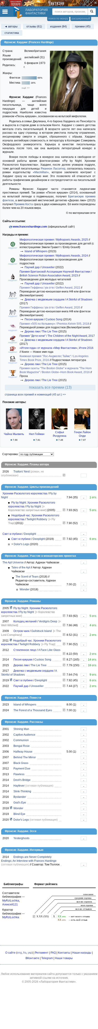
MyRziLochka (10, 900)
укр (30, 952)
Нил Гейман (36, 434)
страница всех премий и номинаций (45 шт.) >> (35, 394)
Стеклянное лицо (24, 650)
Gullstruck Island (41, 631)
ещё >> (26, 88)
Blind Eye (19, 814)
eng (19, 952)
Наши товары (64, 958)
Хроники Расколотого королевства (25, 493)
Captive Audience (24, 734)
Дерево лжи (32, 331)
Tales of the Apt (20, 567)
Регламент (42, 952)
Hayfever (19, 785)
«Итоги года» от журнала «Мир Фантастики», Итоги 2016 (56, 348)
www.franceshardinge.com (30, 226)
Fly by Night (33, 506)
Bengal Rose (21, 746)
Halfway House (22, 751)
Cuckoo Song (54, 319)
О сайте (10, 952)
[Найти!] (92, 11)
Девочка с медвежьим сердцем (44, 299)
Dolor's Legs (21, 544)
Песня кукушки (34, 319)
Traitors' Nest (21, 471)
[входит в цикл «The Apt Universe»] (11, 808)
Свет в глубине (12, 534)
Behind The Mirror (24, 757)
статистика (12, 32)
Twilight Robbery (36, 519)
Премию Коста (23, 204)
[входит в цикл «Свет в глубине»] (11, 680)
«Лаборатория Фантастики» (57, 981)
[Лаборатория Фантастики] (18, 12)
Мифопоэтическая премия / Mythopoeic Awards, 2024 (54, 255)
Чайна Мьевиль (14, 434)
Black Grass (20, 763)
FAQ (53, 952)
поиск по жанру (58, 18)
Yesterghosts (21, 838)
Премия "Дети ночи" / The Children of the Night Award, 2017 (57, 335)
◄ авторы (11, 26)
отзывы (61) (34, 26)
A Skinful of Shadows (79, 299)
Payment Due (21, 768)
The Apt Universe (13, 562)
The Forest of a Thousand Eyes (32, 710)
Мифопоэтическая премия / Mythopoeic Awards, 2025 (54, 239)
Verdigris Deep (48, 621)
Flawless (18, 774)
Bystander (19, 796)
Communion (21, 740)
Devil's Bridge (22, 780)
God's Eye (19, 802)
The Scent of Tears (27, 576)
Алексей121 (10, 904)
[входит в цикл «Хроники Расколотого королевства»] (11, 608)
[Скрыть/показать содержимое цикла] (9, 568)
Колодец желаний (25, 621)
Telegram (47, 958)
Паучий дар (32, 267)
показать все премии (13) (50, 387)
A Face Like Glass (49, 650)
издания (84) (58, 26)
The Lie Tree (50, 331)
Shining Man (21, 729)
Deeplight (30, 534)
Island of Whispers (36, 251)
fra (24, 952)
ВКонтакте (32, 958)
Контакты (64, 952)
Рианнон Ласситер (53, 168)
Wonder (24, 589)
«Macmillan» (41, 172)
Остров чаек (21, 631)
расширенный (81, 18)
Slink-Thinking (22, 791)
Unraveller (48, 267)
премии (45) (82, 26)
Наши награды (81, 952)
